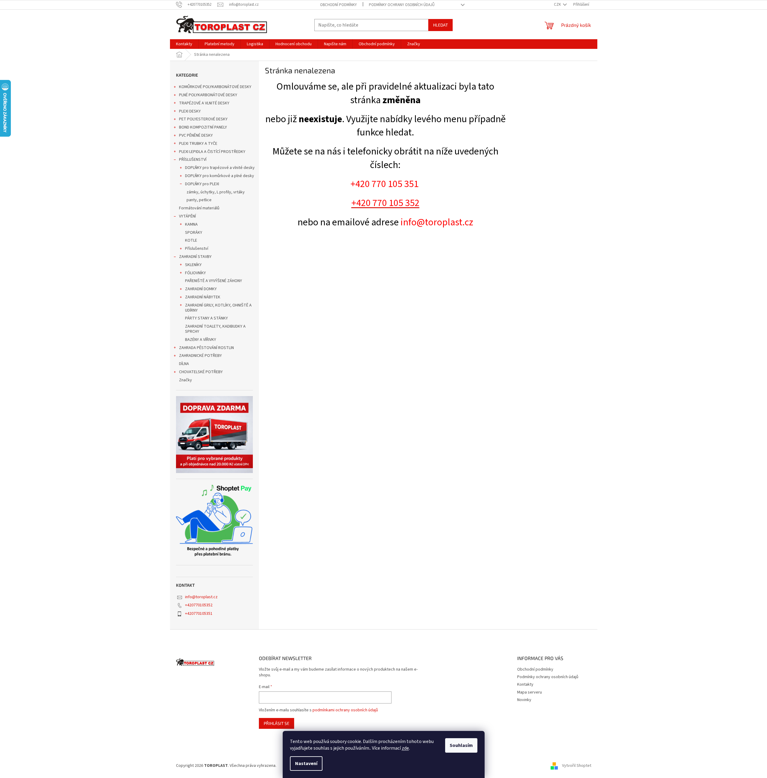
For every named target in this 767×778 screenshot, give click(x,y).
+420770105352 (198, 605)
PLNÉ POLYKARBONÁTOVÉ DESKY (208, 95)
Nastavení (306, 763)
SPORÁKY (193, 233)
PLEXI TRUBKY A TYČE (198, 144)
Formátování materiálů (199, 208)
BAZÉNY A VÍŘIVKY (200, 340)
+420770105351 (198, 614)
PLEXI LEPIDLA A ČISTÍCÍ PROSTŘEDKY (212, 152)
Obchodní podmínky (338, 5)
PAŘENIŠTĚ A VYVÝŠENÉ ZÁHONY (213, 281)
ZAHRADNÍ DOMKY (201, 289)
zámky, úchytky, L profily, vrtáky (216, 192)
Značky (185, 380)
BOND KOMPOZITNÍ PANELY (203, 127)
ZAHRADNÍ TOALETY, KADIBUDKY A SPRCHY (215, 329)
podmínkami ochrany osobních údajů (345, 710)
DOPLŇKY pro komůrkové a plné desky (219, 176)
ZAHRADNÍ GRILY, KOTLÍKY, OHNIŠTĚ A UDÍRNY (218, 307)
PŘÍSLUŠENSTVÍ (192, 160)
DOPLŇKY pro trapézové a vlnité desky (220, 168)
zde (405, 748)
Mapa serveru (529, 692)
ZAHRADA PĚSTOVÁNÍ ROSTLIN (206, 348)
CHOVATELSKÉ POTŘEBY (201, 372)
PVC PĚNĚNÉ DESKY (196, 135)
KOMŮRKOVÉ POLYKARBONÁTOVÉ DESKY (215, 87)
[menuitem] (184, 44)
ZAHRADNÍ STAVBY (195, 257)
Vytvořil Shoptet (576, 766)
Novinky (524, 700)
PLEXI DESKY (190, 111)
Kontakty (525, 684)
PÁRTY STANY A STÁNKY (206, 318)
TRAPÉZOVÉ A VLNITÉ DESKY (204, 103)
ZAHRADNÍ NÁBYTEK (202, 297)
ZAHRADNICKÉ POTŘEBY (200, 356)
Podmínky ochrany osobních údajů (402, 5)
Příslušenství (196, 249)
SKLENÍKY (193, 265)
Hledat (440, 24)
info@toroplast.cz (201, 597)
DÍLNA (184, 364)
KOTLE (191, 240)
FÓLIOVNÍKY (195, 273)
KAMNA (191, 224)
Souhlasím (461, 745)
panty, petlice (199, 200)
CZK (558, 4)
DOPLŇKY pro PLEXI (202, 184)
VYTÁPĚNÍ (187, 216)
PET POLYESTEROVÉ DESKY (203, 119)
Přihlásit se (276, 723)
